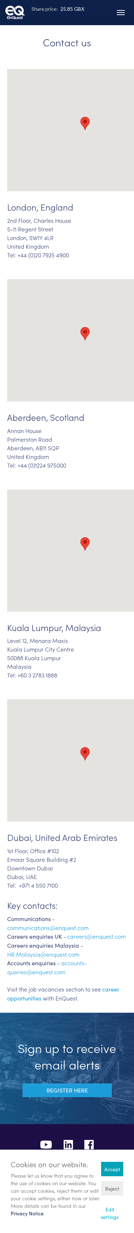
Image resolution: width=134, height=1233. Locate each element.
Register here (67, 1090)
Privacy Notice (27, 1213)
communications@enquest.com (48, 927)
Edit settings (110, 1213)
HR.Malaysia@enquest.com (43, 954)
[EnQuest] (15, 7)
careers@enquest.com (96, 936)
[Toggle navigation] (121, 12)
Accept (112, 1169)
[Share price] (67, 19)
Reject (112, 1188)
